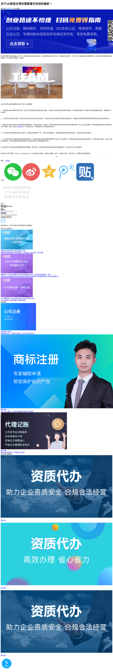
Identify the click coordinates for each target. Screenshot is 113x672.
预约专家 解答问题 (6, 217)
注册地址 (20, 126)
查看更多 (9, 228)
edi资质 (7, 160)
